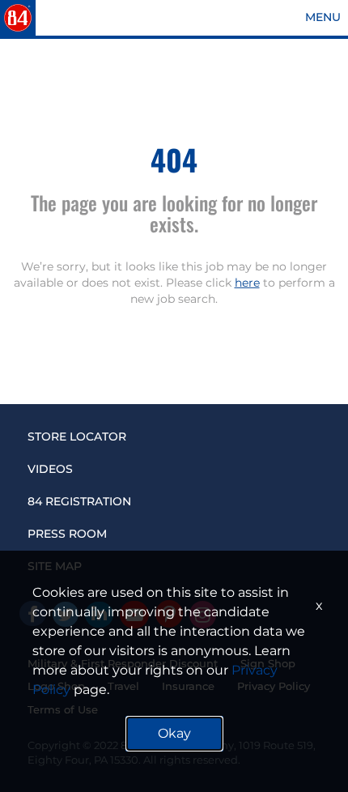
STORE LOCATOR (77, 436)
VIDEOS (50, 469)
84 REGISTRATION (79, 501)
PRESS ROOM (67, 533)
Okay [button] (174, 733)
